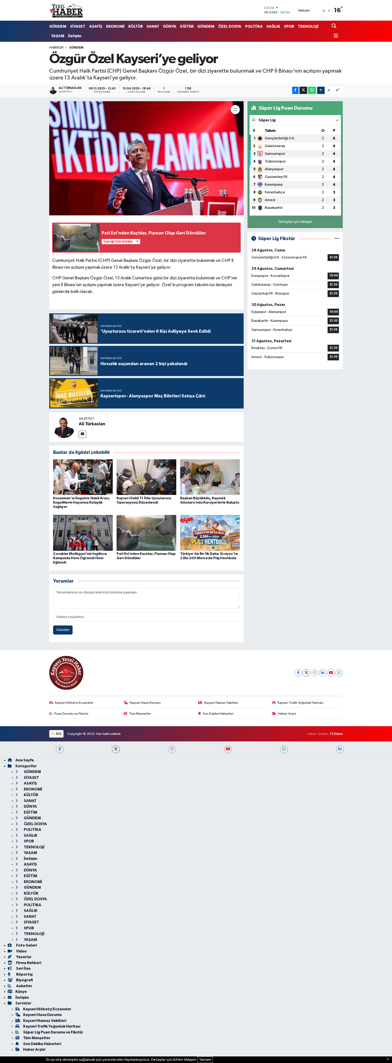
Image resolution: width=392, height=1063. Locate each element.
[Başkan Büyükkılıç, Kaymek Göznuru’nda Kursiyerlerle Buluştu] (210, 477)
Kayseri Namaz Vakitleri (221, 702)
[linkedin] (340, 749)
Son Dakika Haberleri (218, 713)
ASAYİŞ (95, 26)
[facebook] (60, 749)
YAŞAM (57, 36)
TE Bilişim (336, 734)
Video (21, 951)
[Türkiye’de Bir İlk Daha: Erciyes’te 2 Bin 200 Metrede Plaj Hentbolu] (210, 533)
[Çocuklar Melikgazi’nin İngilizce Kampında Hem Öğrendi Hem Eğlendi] (83, 533)
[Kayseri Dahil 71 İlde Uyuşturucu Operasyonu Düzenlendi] (146, 477)
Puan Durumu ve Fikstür (71, 713)
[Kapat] (389, 1059)
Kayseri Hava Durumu (145, 702)
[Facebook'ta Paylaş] (295, 90)
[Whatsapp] (339, 673)
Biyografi (24, 980)
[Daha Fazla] (321, 90)
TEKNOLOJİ (308, 26)
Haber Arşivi (287, 713)
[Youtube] (331, 673)
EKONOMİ (115, 26)
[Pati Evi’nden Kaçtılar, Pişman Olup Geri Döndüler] (146, 533)
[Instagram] (314, 673)
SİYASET (77, 26)
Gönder (63, 630)
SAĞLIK (273, 26)
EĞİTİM (187, 26)
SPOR (289, 26)
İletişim (74, 36)
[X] (306, 673)
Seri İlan (23, 968)
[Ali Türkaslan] (64, 427)
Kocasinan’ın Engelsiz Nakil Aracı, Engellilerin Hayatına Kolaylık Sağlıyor (81, 502)
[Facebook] (298, 673)
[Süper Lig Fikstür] (337, 239)
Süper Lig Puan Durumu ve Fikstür (53, 1032)
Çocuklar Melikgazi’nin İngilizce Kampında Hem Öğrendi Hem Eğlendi (80, 558)
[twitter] (116, 749)
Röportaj (23, 974)
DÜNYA (169, 26)
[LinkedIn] (322, 673)
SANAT (153, 26)
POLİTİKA (254, 26)
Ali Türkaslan (92, 424)
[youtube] (228, 749)
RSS (58, 734)
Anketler (23, 986)
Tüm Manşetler (140, 713)
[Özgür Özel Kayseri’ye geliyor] (146, 158)
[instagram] (172, 749)
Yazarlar (23, 957)
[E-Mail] (82, 434)
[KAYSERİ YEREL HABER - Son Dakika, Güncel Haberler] (66, 10)
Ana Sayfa (24, 760)
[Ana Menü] (335, 36)
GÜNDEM (57, 26)
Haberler (56, 47)
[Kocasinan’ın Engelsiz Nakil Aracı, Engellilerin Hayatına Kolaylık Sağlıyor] (83, 477)
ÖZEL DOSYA (229, 26)
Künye (21, 992)
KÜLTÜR (135, 26)
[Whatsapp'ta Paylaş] (312, 90)
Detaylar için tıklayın (295, 222)
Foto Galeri (26, 945)
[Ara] (334, 26)
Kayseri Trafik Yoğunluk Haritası (300, 702)
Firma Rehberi (28, 963)
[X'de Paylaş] (303, 90)
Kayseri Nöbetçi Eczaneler (74, 702)
